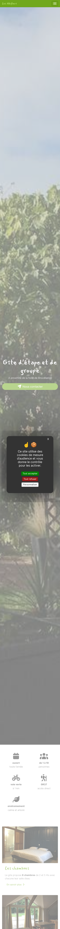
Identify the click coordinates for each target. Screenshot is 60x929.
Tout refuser (30, 479)
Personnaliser (30, 484)
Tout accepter (30, 473)
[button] (4, 376)
